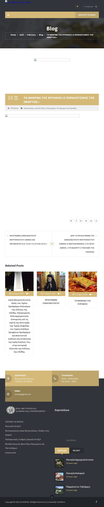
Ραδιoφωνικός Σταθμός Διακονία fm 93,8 (22, 439)
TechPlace (61, 502)
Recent (76, 450)
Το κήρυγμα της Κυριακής (66, 108)
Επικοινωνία (10, 452)
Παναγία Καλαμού (75, 473)
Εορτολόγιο (71, 440)
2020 (21, 34)
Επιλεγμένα (51, 108)
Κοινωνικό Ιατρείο (13, 426)
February (31, 34)
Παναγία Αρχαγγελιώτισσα (79, 459)
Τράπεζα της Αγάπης (14, 421)
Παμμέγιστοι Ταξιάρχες (78, 486)
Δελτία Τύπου (40, 108)
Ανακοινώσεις (29, 108)
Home (13, 34)
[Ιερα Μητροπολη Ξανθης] (17, 2)
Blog (41, 34)
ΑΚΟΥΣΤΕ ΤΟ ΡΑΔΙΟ (87, 15)
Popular (62, 450)
